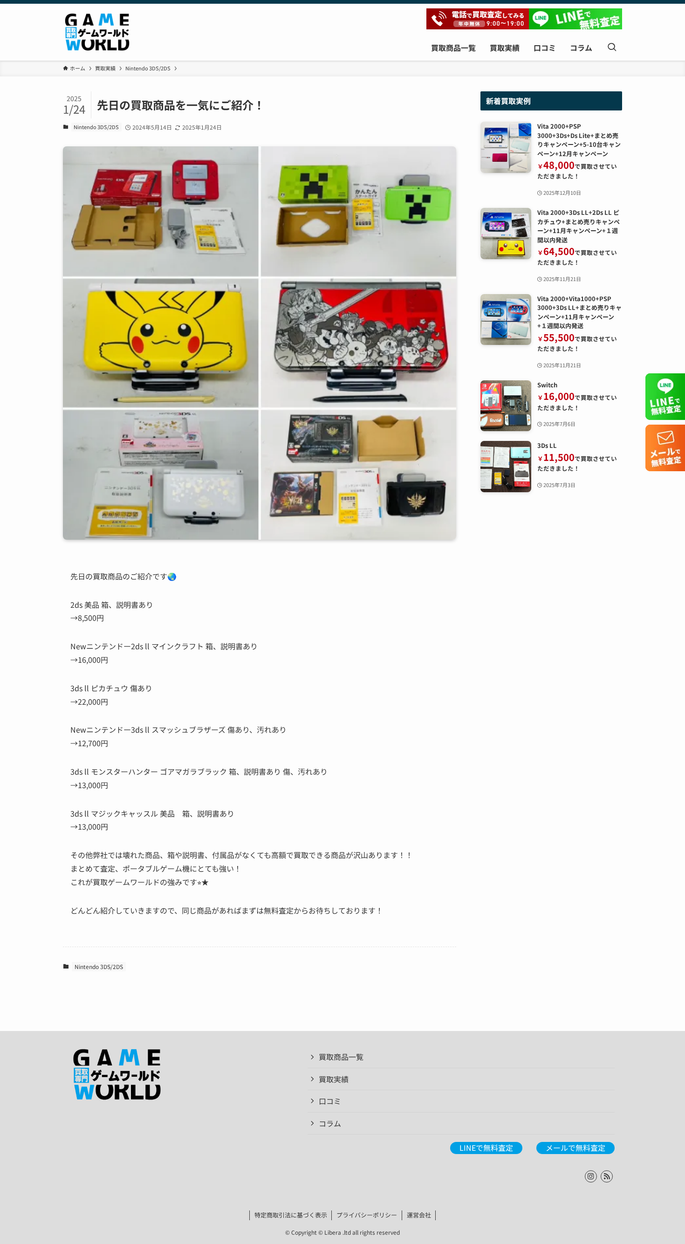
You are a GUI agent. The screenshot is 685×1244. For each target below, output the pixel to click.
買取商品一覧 (341, 1056)
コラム (330, 1123)
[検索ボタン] (612, 47)
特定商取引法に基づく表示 (290, 1214)
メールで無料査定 (575, 1147)
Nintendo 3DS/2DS (96, 127)
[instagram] (591, 1176)
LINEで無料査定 (486, 1147)
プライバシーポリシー (366, 1214)
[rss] (607, 1176)
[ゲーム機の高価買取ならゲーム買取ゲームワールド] (97, 32)
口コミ (330, 1101)
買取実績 (334, 1079)
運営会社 (419, 1214)
